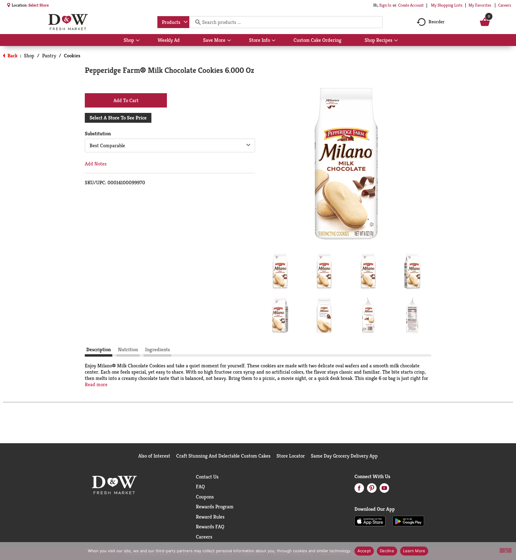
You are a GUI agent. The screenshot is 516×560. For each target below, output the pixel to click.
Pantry (49, 55)
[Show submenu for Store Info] (273, 40)
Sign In (385, 5)
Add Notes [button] (96, 163)
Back (12, 55)
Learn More (414, 550)
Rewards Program (215, 506)
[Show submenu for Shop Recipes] (396, 40)
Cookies (72, 55)
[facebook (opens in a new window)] (359, 490)
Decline (387, 550)
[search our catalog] (195, 22)
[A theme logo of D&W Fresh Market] (67, 22)
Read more (96, 384)
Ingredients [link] (157, 349)
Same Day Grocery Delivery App (344, 455)
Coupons (205, 496)
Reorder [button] (437, 22)
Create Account (411, 5)
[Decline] (506, 550)
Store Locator (291, 455)
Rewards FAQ (210, 526)
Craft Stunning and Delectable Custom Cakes (223, 455)
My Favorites (480, 5)
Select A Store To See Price (118, 117)
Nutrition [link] (128, 349)
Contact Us (207, 476)
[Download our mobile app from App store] (370, 520)
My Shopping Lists (447, 5)
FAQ (200, 486)
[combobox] (173, 22)
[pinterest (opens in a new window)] (372, 490)
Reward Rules (210, 516)
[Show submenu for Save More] (229, 40)
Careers (504, 5)
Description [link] (98, 349)
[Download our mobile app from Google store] (408, 520)
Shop (29, 55)
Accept (364, 550)
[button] (280, 271)
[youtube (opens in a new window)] (384, 490)
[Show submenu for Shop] (137, 40)
